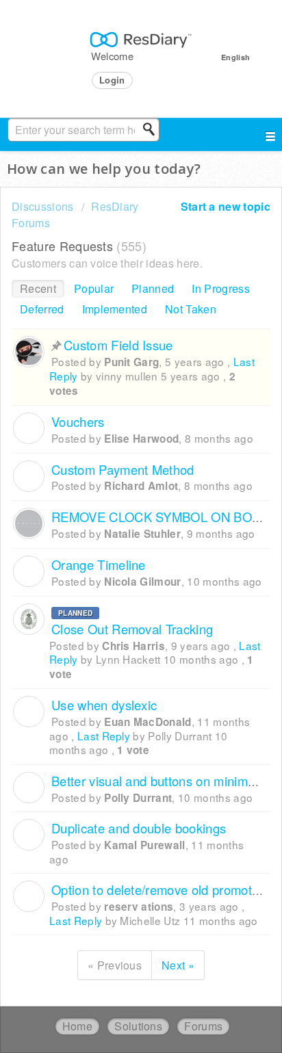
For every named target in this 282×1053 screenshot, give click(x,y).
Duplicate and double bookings (138, 828)
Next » (178, 965)
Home (77, 1026)
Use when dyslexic (104, 705)
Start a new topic (225, 206)
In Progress (221, 288)
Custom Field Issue (118, 345)
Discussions (43, 206)
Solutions (138, 1026)
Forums (203, 1026)
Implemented (115, 309)
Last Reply (103, 735)
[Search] (152, 129)
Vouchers (78, 421)
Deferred (42, 309)
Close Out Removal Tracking (132, 629)
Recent (38, 288)
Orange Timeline (98, 564)
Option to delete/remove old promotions (163, 889)
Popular (94, 288)
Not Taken (190, 309)
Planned (152, 288)
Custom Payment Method (122, 469)
